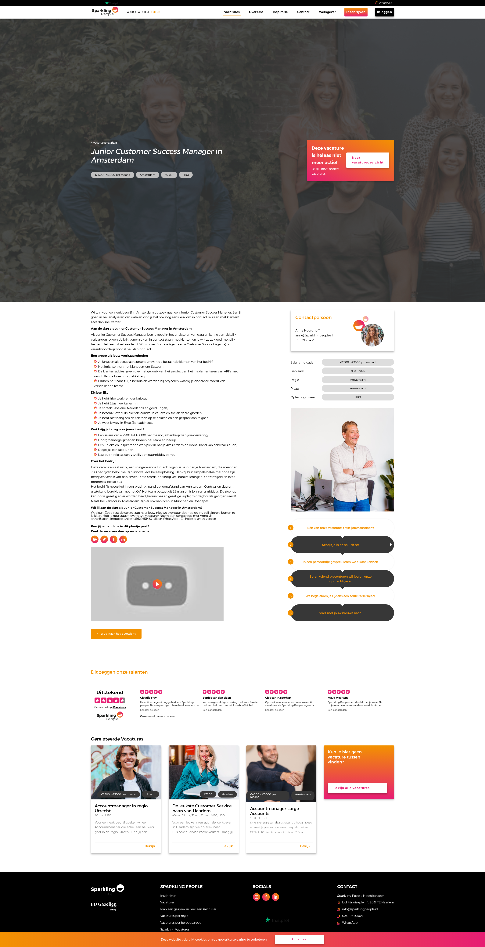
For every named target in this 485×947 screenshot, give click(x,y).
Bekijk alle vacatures (351, 788)
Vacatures (232, 12)
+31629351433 (304, 340)
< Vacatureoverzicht (104, 142)
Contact (303, 12)
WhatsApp (385, 2)
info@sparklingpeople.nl (360, 909)
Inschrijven (356, 12)
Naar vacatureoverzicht (368, 160)
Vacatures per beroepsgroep (181, 922)
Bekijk (150, 846)
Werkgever (327, 12)
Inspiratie (280, 12)
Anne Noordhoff (307, 330)
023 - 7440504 (352, 915)
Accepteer (299, 939)
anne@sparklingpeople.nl (314, 335)
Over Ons (256, 12)
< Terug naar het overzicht (116, 633)
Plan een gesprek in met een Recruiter (188, 909)
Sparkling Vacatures (174, 929)
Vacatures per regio (174, 915)
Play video (157, 584)
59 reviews (119, 706)
